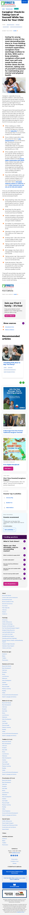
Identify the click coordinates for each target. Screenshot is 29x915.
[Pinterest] (13, 855)
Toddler (5, 367)
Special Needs (5, 829)
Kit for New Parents (6, 595)
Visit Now (8, 468)
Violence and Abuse (6, 648)
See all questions (10, 583)
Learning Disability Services (8, 632)
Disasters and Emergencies (8, 626)
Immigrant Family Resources (8, 630)
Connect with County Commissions (10, 597)
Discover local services (7, 603)
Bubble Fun (9, 502)
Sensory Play (9, 497)
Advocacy (4, 609)
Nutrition (4, 682)
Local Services (5, 676)
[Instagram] (17, 855)
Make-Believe (10, 507)
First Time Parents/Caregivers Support (14, 479)
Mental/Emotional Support (8, 636)
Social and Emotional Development (10, 694)
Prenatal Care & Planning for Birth (10, 825)
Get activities (9, 529)
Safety (3, 692)
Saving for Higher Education (8, 644)
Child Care (17, 24)
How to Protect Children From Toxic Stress (14, 872)
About (4, 593)
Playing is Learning (6, 688)
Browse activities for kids (8, 601)
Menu (25, 1)
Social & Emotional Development (16, 26)
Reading (4, 690)
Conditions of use (14, 861)
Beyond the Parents (10, 24)
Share (14, 30)
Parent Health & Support (7, 823)
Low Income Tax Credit (7, 634)
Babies (3, 656)
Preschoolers (5, 660)
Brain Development (6, 668)
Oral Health (5, 684)
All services (4, 620)
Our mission (5, 605)
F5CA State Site (5, 607)
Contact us (4, 614)
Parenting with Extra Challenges (9, 638)
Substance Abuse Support (8, 646)
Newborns (4, 654)
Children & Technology (7, 624)
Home (3, 8)
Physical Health (6, 26)
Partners (4, 612)
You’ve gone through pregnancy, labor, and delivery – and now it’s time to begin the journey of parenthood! (14, 483)
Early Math (4, 711)
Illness (3, 674)
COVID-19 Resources (7, 622)
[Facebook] (11, 855)
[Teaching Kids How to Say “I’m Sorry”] (12, 353)
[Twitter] (15, 855)
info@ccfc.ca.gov (16, 852)
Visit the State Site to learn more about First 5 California (14, 878)
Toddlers (4, 658)
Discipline (4, 672)
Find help (4, 618)
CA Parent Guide (14, 886)
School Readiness (6, 811)
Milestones (4, 678)
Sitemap (14, 863)
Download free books (7, 599)
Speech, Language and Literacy (9, 371)
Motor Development (6, 680)
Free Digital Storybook (11, 464)
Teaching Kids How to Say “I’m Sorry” (11, 363)
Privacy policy (14, 859)
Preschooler (10, 367)
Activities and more (7, 836)
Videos (4, 833)
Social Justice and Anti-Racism (9, 827)
